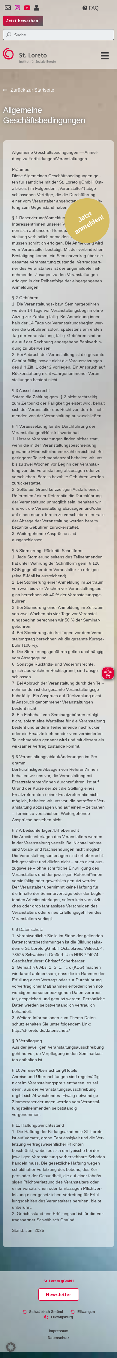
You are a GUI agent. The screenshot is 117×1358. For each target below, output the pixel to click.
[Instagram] (17, 8)
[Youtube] (27, 8)
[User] (36, 8)
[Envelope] (8, 8)
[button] (103, 55)
